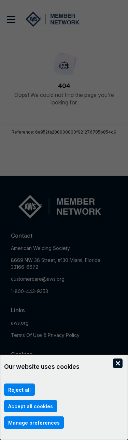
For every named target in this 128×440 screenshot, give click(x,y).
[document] (64, 397)
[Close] (118, 363)
